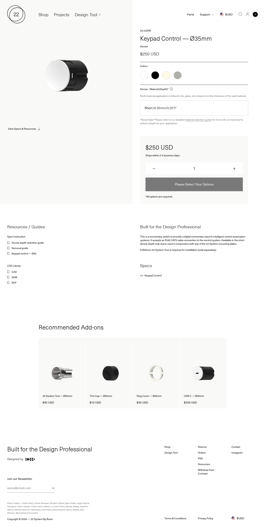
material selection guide (198, 120)
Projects (61, 14)
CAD (14, 272)
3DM (14, 277)
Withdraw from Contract (206, 471)
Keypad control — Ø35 (24, 253)
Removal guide (20, 248)
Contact (235, 447)
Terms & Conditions (175, 518)
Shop (43, 14)
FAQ (200, 458)
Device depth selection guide (28, 243)
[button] (154, 169)
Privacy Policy (205, 518)
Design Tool (86, 14)
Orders (202, 452)
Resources (204, 464)
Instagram (237, 452)
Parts (190, 14)
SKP (14, 282)
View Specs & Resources (22, 129)
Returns (202, 447)
